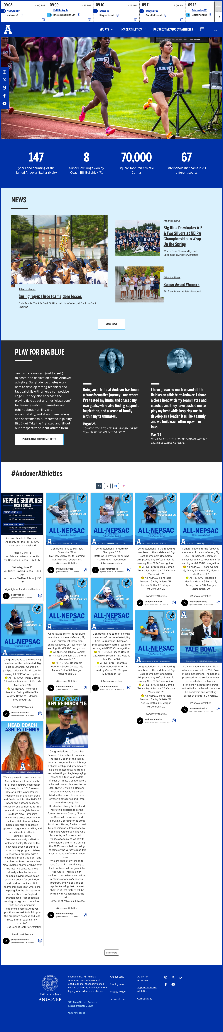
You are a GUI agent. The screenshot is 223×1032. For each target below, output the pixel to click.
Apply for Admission (143, 978)
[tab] (99, 486)
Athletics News (27, 289)
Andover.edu (117, 976)
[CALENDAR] (202, 29)
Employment (117, 984)
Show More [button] (111, 952)
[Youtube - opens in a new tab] (4, 103)
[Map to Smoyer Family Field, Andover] (118, 16)
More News (111, 324)
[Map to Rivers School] (79, 15)
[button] (215, 29)
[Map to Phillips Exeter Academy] (210, 15)
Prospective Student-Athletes (173, 29)
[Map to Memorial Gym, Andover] (22, 16)
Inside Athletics (131, 29)
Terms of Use (117, 999)
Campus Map (144, 998)
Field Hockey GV (60, 10)
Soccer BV (104, 11)
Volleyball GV (13, 11)
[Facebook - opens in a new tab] (4, 96)
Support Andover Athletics (147, 989)
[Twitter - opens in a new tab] (4, 80)
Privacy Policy (118, 991)
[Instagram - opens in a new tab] (4, 72)
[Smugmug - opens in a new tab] (4, 88)
